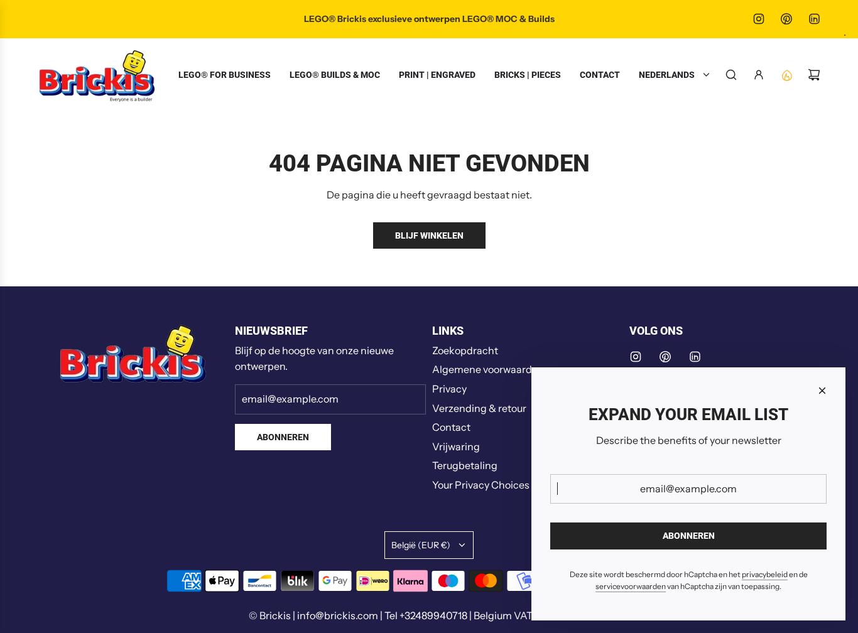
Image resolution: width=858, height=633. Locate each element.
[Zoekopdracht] (731, 75)
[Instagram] (759, 19)
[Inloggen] (759, 75)
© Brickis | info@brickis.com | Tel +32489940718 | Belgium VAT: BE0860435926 (429, 615)
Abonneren (283, 437)
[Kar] (814, 75)
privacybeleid (765, 574)
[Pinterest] (786, 19)
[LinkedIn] (814, 19)
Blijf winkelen (429, 235)
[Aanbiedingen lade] (786, 75)
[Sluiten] (822, 390)
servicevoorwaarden (630, 586)
